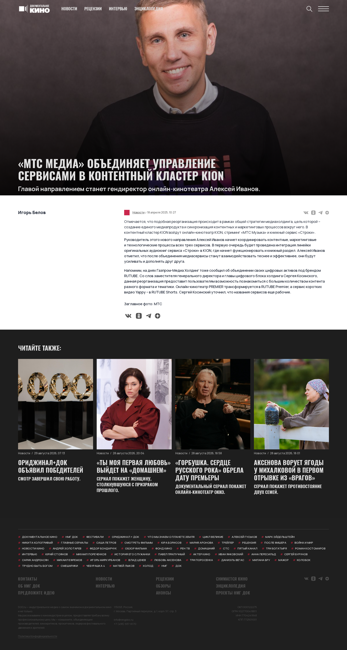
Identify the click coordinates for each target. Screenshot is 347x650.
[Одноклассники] (313, 212)
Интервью (118, 8)
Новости (69, 8)
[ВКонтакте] (306, 212)
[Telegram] (320, 212)
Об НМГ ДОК (29, 585)
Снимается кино (232, 578)
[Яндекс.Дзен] (327, 212)
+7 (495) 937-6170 (125, 624)
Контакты (27, 578)
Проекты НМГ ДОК (233, 592)
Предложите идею (36, 592)
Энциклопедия (148, 8)
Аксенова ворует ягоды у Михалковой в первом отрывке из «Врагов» (289, 470)
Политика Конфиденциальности (37, 636)
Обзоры (163, 585)
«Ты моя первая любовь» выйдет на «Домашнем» (134, 466)
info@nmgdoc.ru (123, 619)
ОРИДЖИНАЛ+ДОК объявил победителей (50, 466)
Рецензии (93, 8)
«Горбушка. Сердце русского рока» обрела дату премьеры (209, 470)
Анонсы (163, 592)
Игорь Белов (32, 212)
